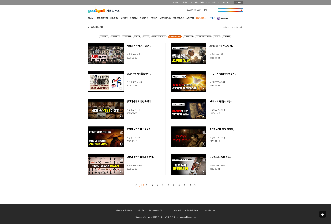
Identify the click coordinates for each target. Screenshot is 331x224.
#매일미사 (217, 36)
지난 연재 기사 (237, 27)
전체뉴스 (91, 18)
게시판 (214, 2)
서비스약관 (140, 211)
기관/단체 (133, 18)
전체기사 (226, 27)
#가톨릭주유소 (188, 36)
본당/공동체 (114, 18)
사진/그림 (190, 18)
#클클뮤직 (146, 36)
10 (190, 185)
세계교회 (124, 18)
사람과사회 (144, 18)
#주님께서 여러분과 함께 (203, 36)
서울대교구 (176, 2)
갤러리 (202, 2)
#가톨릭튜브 (226, 36)
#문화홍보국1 (126, 36)
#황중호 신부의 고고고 (159, 36)
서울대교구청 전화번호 (124, 211)
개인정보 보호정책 (155, 211)
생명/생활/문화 (178, 18)
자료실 (208, 2)
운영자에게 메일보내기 (193, 211)
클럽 (219, 2)
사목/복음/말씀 (165, 18)
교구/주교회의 (102, 18)
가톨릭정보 (185, 2)
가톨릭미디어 (201, 18)
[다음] (195, 185)
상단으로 (322, 214)
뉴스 (191, 2)
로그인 (229, 2)
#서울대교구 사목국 (175, 36)
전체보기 (177, 211)
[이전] (136, 185)
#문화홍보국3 (104, 36)
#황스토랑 (137, 36)
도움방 (168, 211)
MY (224, 2)
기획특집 (154, 18)
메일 (196, 2)
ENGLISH (239, 2)
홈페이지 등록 (210, 211)
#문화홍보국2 (115, 36)
